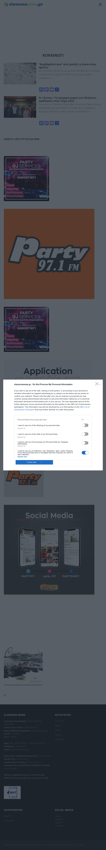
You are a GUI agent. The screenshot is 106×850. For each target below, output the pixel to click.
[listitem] (53, 419)
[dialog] (53, 425)
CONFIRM (31, 462)
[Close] (97, 384)
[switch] (85, 425)
